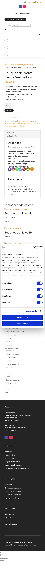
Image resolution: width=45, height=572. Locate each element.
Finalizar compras (10, 524)
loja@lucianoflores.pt (12, 418)
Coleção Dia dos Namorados (14, 331)
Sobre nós (8, 452)
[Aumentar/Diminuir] (1, 558)
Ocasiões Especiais (16, 65)
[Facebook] (9, 169)
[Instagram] (13, 169)
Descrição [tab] (10, 132)
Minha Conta (9, 514)
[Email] (28, 169)
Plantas (7, 374)
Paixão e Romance (12, 364)
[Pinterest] (24, 169)
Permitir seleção (22, 323)
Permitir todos (22, 317)
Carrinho (7, 517)
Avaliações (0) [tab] (12, 136)
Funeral (9, 361)
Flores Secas (10, 386)
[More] (32, 169)
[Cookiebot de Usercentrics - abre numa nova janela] (33, 247)
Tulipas (7, 392)
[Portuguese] (29, 2)
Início (6, 65)
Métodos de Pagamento (13, 488)
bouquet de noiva (9, 123)
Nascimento (8, 345)
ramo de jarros (31, 123)
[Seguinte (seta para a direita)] (3, 560)
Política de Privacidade (12, 495)
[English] (37, 2)
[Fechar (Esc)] (7, 558)
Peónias (7, 371)
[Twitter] (20, 169)
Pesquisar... (8, 25)
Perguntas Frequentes (12, 462)
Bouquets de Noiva (25, 121)
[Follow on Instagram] (24, 6)
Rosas (6, 389)
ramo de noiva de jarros (18, 126)
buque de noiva (21, 123)
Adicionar (9, 111)
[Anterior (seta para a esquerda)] (1, 560)
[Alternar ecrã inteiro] (3, 558)
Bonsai (8, 377)
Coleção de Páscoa (12, 357)
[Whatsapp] (17, 169)
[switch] (40, 289)
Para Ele (9, 367)
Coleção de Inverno (11, 328)
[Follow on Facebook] (20, 6)
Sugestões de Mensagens (13, 465)
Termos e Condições (11, 498)
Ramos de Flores (10, 383)
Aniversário (10, 351)
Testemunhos (9, 458)
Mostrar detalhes (32, 311)
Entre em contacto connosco (15, 19)
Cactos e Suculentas (13, 380)
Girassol (7, 341)
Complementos (10, 335)
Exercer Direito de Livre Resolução (16, 468)
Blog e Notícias (9, 455)
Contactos (8, 484)
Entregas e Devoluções (12, 491)
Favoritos (7, 521)
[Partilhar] (5, 558)
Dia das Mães (9, 338)
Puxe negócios (23, 542)
